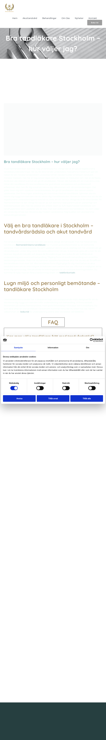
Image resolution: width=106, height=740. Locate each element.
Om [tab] (87, 347)
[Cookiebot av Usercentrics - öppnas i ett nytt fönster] (91, 340)
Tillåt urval (53, 398)
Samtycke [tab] (18, 347)
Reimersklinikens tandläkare (31, 245)
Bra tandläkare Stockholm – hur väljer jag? (42, 161)
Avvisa (19, 398)
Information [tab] (53, 347)
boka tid (24, 312)
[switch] (40, 388)
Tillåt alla (87, 398)
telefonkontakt (67, 272)
